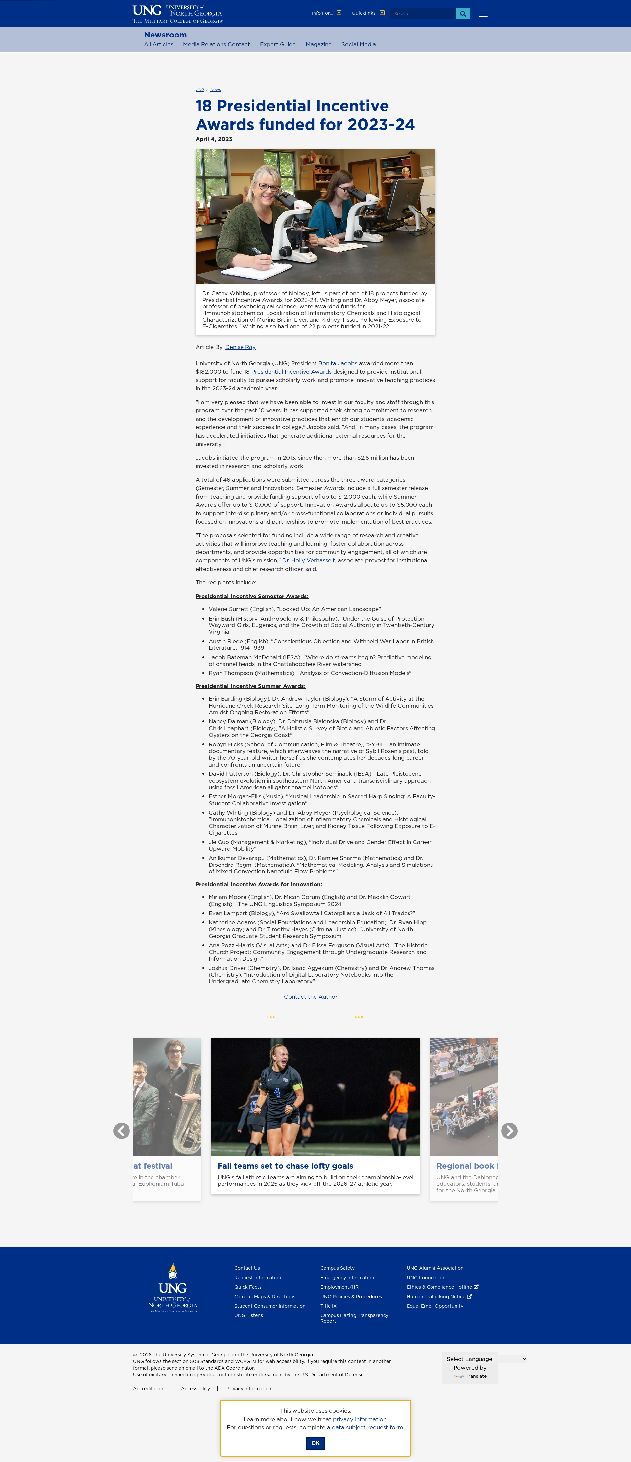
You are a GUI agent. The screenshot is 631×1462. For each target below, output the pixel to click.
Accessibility (195, 1388)
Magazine (319, 44)
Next (504, 1127)
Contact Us (247, 1268)
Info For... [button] (323, 13)
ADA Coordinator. (234, 1368)
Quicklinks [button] (364, 13)
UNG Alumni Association (435, 1268)
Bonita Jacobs (337, 363)
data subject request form (367, 1427)
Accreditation (149, 1388)
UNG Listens (248, 1315)
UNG (200, 89)
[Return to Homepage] (173, 1287)
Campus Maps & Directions (264, 1296)
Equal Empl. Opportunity (435, 1306)
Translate (476, 1376)
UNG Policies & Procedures (351, 1296)
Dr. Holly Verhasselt (308, 560)
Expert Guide (278, 44)
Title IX (328, 1306)
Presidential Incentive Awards (291, 372)
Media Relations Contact (216, 44)
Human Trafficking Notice (436, 1296)
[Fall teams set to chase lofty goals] (315, 1097)
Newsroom (165, 34)
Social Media (358, 44)
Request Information (257, 1277)
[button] (484, 13)
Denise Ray (240, 347)
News (215, 89)
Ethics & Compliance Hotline (439, 1287)
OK (315, 1443)
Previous (116, 1127)
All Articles (158, 44)
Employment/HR (339, 1287)
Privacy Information (248, 1388)
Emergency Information (347, 1277)
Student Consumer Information (270, 1306)
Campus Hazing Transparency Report (354, 1318)
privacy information (359, 1419)
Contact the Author (311, 997)
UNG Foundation (426, 1277)
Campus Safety (337, 1268)
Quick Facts (248, 1287)
